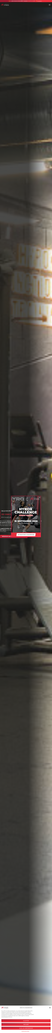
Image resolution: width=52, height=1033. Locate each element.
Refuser (26, 1024)
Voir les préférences (26, 1028)
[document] (26, 516)
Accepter (26, 1020)
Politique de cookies (25, 1031)
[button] (50, 1007)
